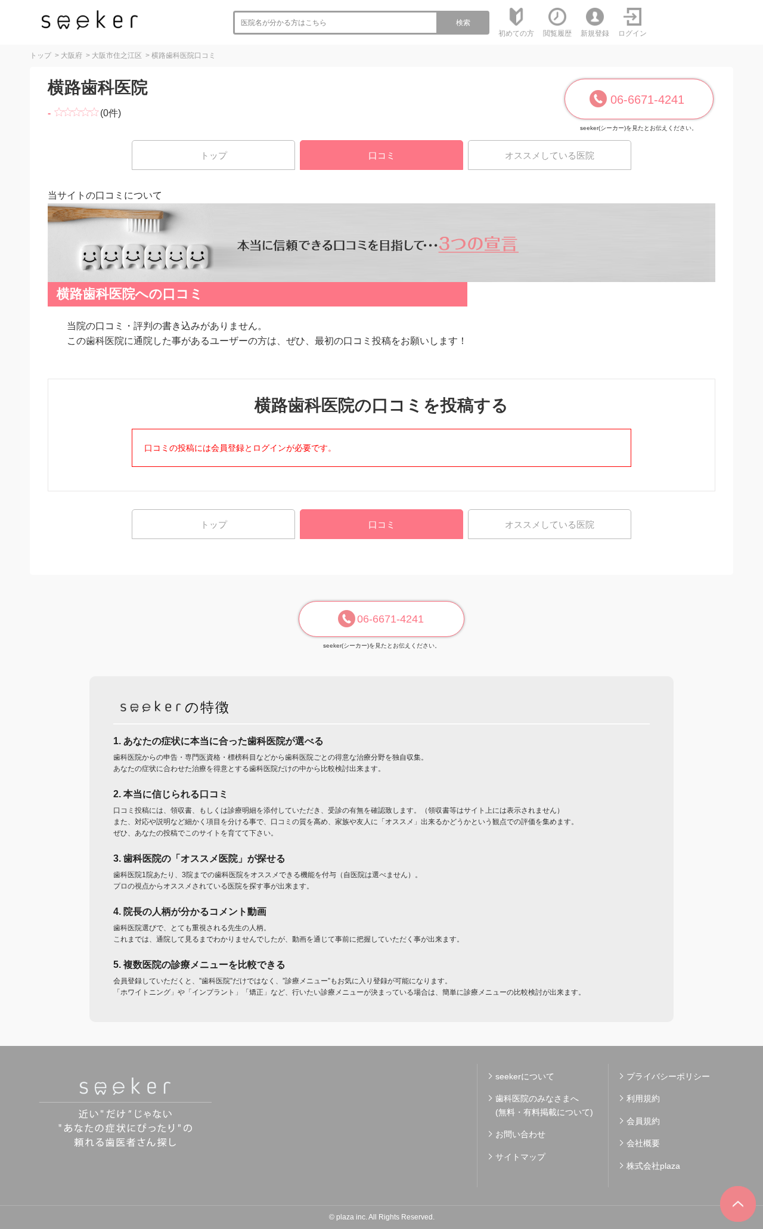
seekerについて (524, 1076)
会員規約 (643, 1121)
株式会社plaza (653, 1166)
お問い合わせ (520, 1134)
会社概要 (643, 1143)
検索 (463, 22)
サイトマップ (520, 1157)
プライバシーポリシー (668, 1076)
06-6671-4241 (647, 99)
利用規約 (643, 1098)
